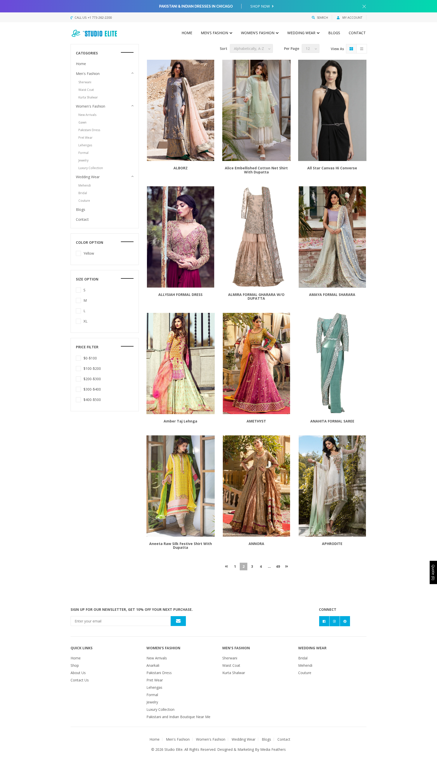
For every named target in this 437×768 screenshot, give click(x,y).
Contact (357, 32)
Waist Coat (86, 90)
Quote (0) (433, 572)
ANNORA (256, 543)
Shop (75, 665)
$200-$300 (92, 378)
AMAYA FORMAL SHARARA (332, 294)
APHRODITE (332, 543)
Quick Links (82, 647)
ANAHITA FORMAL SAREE (332, 421)
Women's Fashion (258, 32)
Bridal (82, 193)
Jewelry (83, 160)
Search (322, 17)
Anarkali (152, 665)
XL (85, 321)
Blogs (334, 32)
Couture (84, 200)
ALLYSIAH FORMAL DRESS (180, 294)
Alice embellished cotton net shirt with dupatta (256, 170)
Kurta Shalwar (88, 97)
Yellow (88, 253)
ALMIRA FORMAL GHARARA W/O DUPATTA (256, 296)
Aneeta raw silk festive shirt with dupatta (180, 545)
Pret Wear (85, 137)
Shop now (260, 6)
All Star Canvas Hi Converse (332, 168)
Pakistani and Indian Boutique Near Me (178, 716)
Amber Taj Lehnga (180, 421)
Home (187, 32)
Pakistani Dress (89, 130)
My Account (352, 17)
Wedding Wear (301, 32)
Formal (83, 153)
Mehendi (84, 185)
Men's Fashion (215, 32)
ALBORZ (180, 168)
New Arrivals (87, 115)
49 (278, 566)
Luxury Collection (90, 168)
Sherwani (84, 82)
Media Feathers (273, 749)
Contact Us (80, 680)
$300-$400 (92, 389)
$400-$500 (92, 399)
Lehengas (85, 145)
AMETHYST (256, 421)
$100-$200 (92, 368)
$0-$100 (90, 358)
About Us (78, 672)
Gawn (82, 122)
